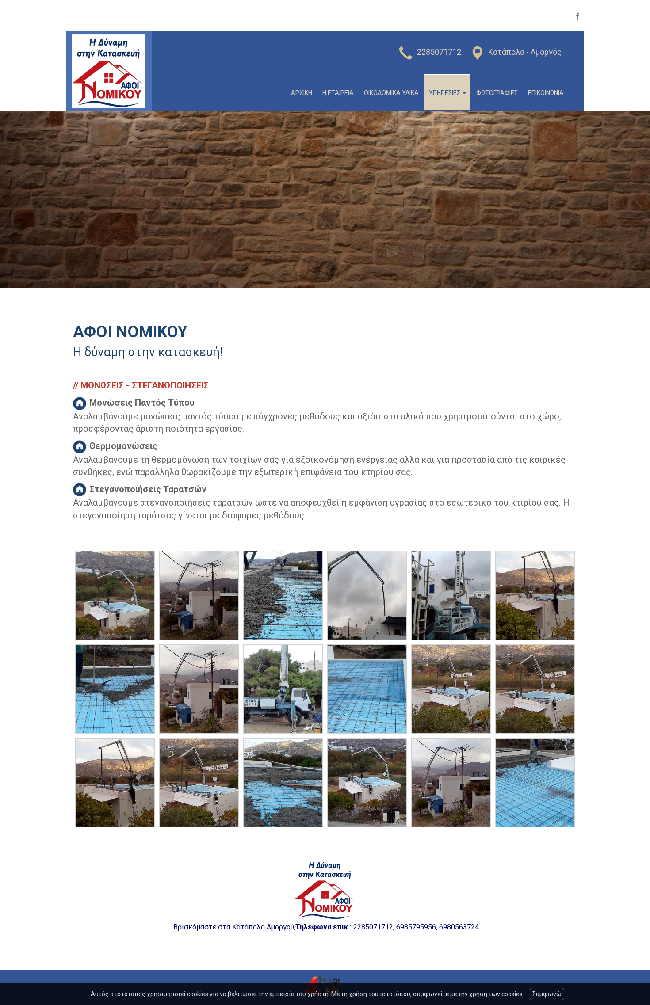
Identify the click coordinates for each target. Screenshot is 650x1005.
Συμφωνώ (547, 993)
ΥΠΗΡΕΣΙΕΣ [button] (445, 92)
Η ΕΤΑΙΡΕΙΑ (338, 92)
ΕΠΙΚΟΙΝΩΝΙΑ (546, 92)
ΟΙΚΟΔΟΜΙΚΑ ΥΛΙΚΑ (391, 92)
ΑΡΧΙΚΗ (301, 92)
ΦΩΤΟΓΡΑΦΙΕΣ (497, 92)
